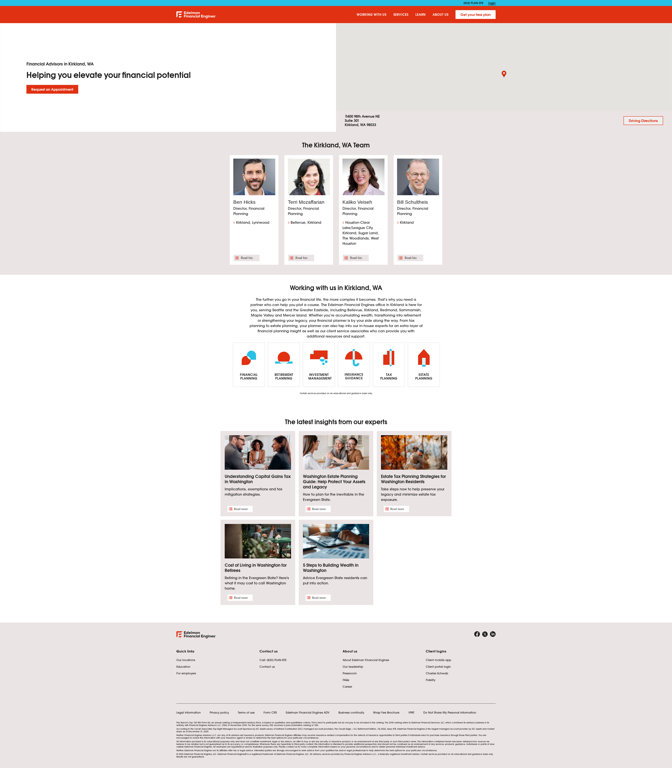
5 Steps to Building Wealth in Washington (330, 567)
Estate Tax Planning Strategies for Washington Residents (413, 479)
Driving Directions (643, 120)
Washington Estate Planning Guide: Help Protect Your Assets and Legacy (334, 482)
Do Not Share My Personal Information (449, 712)
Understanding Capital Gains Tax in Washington (258, 479)
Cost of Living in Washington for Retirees (256, 567)
